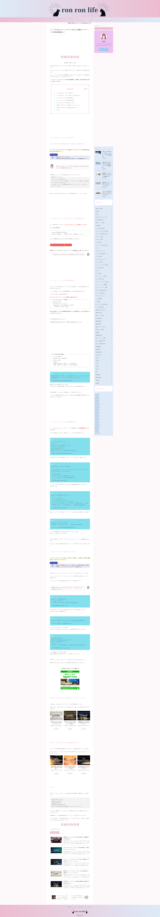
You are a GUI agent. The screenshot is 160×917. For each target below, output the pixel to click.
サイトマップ (65, 18)
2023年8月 (97, 410)
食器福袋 (97, 383)
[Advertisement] (70, 45)
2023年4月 (97, 416)
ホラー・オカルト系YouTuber (101, 304)
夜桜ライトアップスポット (101, 326)
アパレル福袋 (98, 242)
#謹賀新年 (64, 645)
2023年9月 (97, 409)
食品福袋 (97, 380)
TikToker (97, 211)
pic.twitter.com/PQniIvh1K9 (79, 645)
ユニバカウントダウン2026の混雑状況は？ (66, 100)
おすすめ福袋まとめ (100, 219)
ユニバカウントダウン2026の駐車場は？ (65, 97)
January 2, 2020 (63, 480)
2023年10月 (97, 407)
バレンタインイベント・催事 (101, 287)
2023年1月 (97, 421)
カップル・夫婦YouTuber (75, 21)
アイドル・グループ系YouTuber (65, 21)
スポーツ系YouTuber (100, 279)
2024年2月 (97, 401)
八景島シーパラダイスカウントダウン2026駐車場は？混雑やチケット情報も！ (83, 723)
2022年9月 (97, 427)
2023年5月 (97, 415)
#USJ (61, 645)
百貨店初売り (98, 349)
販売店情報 (98, 374)
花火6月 (97, 360)
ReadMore (56, 728)
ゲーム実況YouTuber (95, 18)
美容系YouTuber (99, 352)
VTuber (75, 18)
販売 (96, 371)
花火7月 (97, 363)
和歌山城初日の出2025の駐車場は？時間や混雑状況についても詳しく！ (56, 767)
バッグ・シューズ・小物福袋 (101, 284)
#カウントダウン (69, 620)
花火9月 (97, 369)
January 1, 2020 (66, 647)
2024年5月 (97, 397)
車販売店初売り (99, 377)
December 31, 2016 (71, 527)
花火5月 (97, 357)
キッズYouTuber (99, 256)
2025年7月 (97, 395)
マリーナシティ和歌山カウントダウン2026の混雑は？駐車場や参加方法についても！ (70, 723)
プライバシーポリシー (88, 906)
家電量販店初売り (99, 335)
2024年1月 (97, 403)
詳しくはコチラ (104, 49)
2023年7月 (97, 412)
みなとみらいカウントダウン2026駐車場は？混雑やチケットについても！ (56, 723)
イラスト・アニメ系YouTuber (101, 245)
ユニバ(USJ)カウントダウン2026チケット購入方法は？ (68, 95)
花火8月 (97, 366)
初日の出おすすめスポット (101, 309)
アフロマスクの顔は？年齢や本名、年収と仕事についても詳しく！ (107, 193)
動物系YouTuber (99, 312)
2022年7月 (97, 430)
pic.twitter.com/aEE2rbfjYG (78, 620)
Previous (51, 721)
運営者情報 (69, 906)
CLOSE (86, 89)
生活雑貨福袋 (98, 346)
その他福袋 (98, 225)
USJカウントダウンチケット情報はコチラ (60, 244)
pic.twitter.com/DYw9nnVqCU (76, 524)
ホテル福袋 (98, 301)
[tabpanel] (56, 721)
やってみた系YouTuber (105, 18)
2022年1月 (97, 431)
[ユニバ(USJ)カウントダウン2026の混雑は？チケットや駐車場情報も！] (71, 57)
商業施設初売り (99, 321)
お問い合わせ (81, 906)
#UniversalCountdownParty (60, 639)
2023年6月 (97, 413)
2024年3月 (97, 400)
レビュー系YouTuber (100, 307)
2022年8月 (97, 428)
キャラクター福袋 (99, 262)
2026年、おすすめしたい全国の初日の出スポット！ (68, 107)
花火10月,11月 (98, 355)
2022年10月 (97, 425)
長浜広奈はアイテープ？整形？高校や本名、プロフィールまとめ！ (107, 184)
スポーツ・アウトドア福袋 (101, 276)
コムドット (95, 21)
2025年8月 (97, 394)
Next (89, 721)
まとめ (58, 110)
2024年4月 (97, 398)
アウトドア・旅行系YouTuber (85, 21)
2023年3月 (97, 418)
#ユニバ (68, 645)
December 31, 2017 (68, 453)
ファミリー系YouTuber (100, 293)
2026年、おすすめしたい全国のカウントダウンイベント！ (69, 105)
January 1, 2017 (64, 605)
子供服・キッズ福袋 (100, 329)
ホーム (55, 18)
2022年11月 (97, 424)
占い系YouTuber (99, 318)
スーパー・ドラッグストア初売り (102, 281)
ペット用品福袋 (99, 298)
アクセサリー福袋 (99, 239)
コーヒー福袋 (98, 273)
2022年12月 (97, 422)
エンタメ (97, 248)
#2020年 (72, 645)
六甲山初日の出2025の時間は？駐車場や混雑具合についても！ (70, 767)
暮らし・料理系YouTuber (101, 340)
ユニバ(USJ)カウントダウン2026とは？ (65, 93)
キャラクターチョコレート (101, 259)
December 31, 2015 (67, 623)
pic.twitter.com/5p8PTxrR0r (69, 477)
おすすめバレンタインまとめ (101, 217)
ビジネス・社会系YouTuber (101, 290)
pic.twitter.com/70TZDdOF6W (71, 602)
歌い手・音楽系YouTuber (85, 18)
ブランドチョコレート (100, 295)
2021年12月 (97, 433)
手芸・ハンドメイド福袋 (100, 338)
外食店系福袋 (98, 324)
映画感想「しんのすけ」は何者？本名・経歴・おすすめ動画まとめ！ (107, 174)
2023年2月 (97, 419)
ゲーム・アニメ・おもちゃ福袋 (102, 264)
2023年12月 (97, 404)
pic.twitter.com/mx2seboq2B (69, 450)
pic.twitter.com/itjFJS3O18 (79, 504)
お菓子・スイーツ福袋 (100, 222)
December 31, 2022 (68, 380)
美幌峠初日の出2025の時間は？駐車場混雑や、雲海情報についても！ (83, 767)
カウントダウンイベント (55, 829)
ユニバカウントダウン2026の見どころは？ (66, 102)
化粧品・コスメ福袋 (100, 315)
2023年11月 (97, 406)
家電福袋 (97, 332)
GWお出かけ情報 (99, 208)
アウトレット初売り (100, 236)
